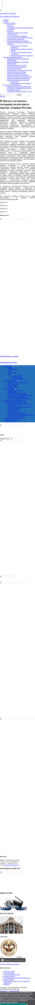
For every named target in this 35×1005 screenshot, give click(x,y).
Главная (6, 19)
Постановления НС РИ (14, 68)
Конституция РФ (9, 979)
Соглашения (14, 81)
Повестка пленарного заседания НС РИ (19, 77)
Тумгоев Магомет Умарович (9, 356)
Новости (2, 96)
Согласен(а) (4, 1004)
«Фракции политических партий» (17, 32)
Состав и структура (10, 23)
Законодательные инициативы (16, 72)
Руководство (11, 24)
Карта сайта (3, 991)
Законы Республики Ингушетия (17, 65)
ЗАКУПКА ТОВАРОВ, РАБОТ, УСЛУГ (19, 91)
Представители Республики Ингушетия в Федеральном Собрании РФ (20, 38)
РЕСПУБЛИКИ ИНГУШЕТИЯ (9, 16)
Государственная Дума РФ (12, 974)
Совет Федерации (9, 973)
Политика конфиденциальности (10, 964)
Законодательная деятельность (13, 57)
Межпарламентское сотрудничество (18, 80)
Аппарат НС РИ (12, 34)
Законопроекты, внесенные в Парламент (19, 70)
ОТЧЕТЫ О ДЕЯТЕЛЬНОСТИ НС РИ (19, 88)
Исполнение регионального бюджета (18, 78)
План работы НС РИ (13, 90)
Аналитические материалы (12, 85)
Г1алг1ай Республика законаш (16, 67)
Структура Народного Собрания (17, 36)
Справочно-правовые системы (16, 73)
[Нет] (27, 1004)
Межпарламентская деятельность (21, 83)
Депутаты (10, 26)
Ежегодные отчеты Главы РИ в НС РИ (19, 86)
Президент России (9, 971)
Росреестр (7, 984)
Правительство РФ (9, 976)
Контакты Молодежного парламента (22, 55)
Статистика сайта (14, 991)
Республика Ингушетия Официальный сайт (17, 978)
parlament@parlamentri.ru (11, 865)
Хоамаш (6, 21)
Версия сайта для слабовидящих (14, 960)
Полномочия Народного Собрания (17, 41)
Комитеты (10, 31)
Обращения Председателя (8, 362)
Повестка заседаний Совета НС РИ (18, 75)
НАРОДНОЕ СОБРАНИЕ (8, 13)
